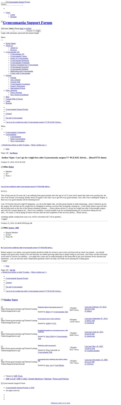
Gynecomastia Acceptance (20, 84)
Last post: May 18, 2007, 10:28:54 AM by (94, 348)
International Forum (17, 88)
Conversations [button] (11, 134)
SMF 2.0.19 (10, 379)
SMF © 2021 (22, 379)
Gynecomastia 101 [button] (13, 52)
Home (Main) (11, 43)
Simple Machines (35, 379)
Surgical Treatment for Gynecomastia (24, 65)
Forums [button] (8, 75)
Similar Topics (11, 300)
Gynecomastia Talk (61, 312)
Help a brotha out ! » (39, 145)
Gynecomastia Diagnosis (19, 61)
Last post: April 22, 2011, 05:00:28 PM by (94, 334)
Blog (7, 97)
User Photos (59, 365)
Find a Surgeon (16, 93)
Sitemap (47, 379)
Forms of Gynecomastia (19, 58)
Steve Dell (50, 336)
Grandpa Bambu (93, 351)
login (21, 28)
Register (13, 17)
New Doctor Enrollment (19, 95)
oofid (48, 323)
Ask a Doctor (15, 80)
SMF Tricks (18, 376)
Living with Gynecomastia (20, 73)
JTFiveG (90, 364)
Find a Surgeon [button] (11, 90)
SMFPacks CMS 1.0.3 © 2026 (60, 403)
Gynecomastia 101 (17, 54)
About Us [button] (9, 46)
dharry (48, 312)
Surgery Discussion (17, 86)
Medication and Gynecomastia (21, 71)
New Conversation (17, 141)
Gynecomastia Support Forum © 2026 (20, 388)
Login (12, 15)
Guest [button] (8, 13)
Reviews (13, 50)
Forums (13, 78)
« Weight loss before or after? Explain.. (15, 145)
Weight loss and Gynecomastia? (47, 345)
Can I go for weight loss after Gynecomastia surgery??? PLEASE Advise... (25, 186)
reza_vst (49, 365)
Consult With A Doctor (14, 99)
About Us (14, 48)
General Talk (15, 82)
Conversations (15, 137)
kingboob (90, 323)
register (28, 28)
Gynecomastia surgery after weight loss (49, 318)
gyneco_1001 (14, 228)
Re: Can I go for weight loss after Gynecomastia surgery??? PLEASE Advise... (27, 248)
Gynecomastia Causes (18, 56)
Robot (11, 167)
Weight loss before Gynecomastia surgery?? (50, 307)
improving (91, 336)
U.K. (54, 323)
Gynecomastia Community (16, 132)
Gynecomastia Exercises (19, 67)
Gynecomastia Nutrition (19, 69)
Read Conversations (17, 139)
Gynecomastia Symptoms (19, 63)
